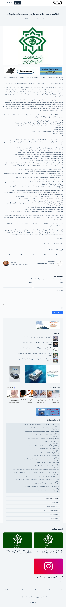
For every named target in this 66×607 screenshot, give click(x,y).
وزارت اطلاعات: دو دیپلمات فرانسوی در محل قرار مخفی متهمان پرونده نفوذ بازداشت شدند (50, 552)
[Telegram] (7, 2)
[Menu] (5, 3)
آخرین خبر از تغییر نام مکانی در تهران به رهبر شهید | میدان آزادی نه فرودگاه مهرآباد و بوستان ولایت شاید (34, 473)
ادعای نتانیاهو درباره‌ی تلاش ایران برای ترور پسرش (47, 435)
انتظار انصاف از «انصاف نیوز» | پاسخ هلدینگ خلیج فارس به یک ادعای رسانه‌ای (34, 348)
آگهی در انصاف (21, 589)
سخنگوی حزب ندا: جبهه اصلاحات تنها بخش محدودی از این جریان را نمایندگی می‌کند (39, 424)
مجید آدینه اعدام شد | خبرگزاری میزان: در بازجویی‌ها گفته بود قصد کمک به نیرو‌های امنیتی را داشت (36, 469)
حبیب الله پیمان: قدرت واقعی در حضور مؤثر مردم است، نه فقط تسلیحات (35, 353)
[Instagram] (9, 2)
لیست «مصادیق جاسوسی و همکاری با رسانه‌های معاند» (50, 578)
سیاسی (23, 18)
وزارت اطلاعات (58, 244)
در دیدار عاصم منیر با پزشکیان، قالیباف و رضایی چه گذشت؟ (45, 428)
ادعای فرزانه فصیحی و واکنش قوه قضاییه (49, 448)
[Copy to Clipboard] (9, 254)
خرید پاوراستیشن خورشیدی (51, 510)
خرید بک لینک (55, 518)
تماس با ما (35, 589)
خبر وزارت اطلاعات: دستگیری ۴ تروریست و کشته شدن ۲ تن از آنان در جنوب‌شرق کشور (19, 552)
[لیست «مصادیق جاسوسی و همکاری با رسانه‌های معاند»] (48, 566)
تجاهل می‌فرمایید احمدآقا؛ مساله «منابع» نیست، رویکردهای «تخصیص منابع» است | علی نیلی (37, 479)
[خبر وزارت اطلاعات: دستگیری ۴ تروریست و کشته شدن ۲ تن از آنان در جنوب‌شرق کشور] (17, 540)
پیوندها (48, 589)
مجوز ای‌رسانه (6, 589)
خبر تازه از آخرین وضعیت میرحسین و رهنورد (48, 490)
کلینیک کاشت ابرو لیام (53, 506)
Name (61, 283)
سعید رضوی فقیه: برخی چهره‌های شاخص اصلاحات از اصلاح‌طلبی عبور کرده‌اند (41, 476)
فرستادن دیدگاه (57, 313)
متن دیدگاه (60, 290)
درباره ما (61, 589)
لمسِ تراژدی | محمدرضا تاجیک (52, 442)
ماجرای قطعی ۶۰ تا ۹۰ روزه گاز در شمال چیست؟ (48, 462)
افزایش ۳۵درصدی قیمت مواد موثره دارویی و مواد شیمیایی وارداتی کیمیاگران (41, 459)
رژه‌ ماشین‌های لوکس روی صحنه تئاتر (50, 452)
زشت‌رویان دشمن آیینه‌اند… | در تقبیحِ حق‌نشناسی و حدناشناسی (44, 445)
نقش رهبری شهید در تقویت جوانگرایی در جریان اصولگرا (46, 455)
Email (30, 283)
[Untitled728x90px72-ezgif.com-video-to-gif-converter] (33, 71)
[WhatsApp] (21, 254)
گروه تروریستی (47, 244)
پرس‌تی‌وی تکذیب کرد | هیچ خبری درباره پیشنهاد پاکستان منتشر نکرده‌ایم (42, 431)
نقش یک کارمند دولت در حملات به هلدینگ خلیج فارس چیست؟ (37, 342)
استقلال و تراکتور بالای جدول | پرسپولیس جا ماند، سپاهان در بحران (43, 438)
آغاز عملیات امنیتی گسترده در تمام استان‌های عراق (47, 483)
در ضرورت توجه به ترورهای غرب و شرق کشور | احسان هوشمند (37, 337)
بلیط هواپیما (55, 502)
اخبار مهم (27, 18)
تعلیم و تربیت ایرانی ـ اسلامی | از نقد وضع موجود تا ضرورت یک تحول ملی (41, 486)
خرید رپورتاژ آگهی (54, 514)
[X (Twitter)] (11, 2)
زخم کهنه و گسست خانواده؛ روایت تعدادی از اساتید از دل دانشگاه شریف (35, 359)
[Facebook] (57, 254)
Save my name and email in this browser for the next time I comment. (45, 308)
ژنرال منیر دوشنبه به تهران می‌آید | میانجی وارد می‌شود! (46, 466)
